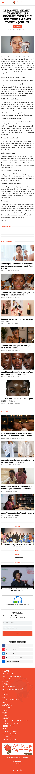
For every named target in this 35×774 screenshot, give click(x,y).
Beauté (5, 671)
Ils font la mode (9, 739)
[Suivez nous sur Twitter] (17, 770)
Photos (5, 710)
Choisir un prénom (11, 700)
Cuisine (5, 718)
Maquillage (7, 673)
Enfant (5, 694)
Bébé (4, 692)
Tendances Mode (10, 731)
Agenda (5, 715)
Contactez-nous (17, 766)
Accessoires (7, 736)
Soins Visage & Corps (11, 676)
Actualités (7, 705)
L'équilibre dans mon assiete (15, 721)
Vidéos (5, 713)
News (4, 702)
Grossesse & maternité (12, 689)
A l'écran (6, 707)
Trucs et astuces (10, 723)
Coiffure (6, 681)
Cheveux (6, 679)
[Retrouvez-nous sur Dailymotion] (23, 770)
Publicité (17, 763)
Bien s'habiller (9, 734)
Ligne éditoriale (17, 761)
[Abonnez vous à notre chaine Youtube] (20, 770)
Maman (5, 684)
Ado (4, 697)
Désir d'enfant (9, 687)
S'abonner (17, 633)
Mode (4, 728)
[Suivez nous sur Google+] (14, 770)
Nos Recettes (8, 726)
